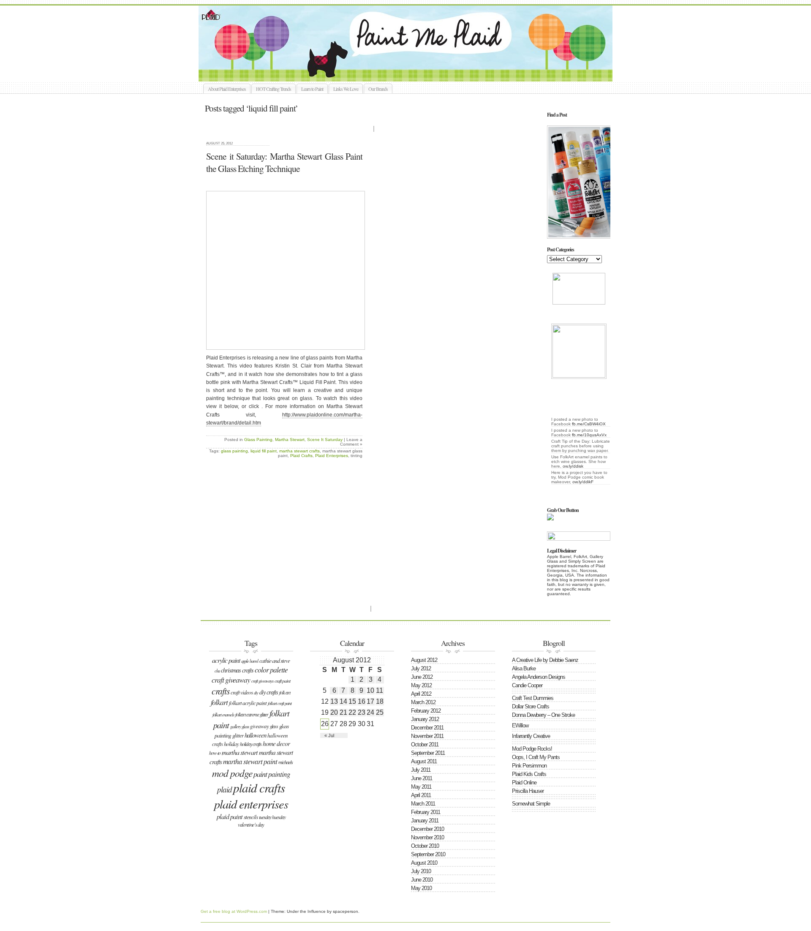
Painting (279, 774)
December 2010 (427, 829)
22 (352, 712)
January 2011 (424, 820)
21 (343, 712)
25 (380, 712)
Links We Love (345, 88)
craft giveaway (231, 680)
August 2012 (424, 660)
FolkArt (219, 702)
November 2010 (427, 837)
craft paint (282, 681)
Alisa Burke (524, 668)
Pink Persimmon (529, 765)
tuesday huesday (272, 817)
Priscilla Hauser (528, 791)
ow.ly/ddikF (582, 481)
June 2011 (421, 778)
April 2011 (421, 795)
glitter (237, 735)
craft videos (242, 692)
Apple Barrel (249, 661)
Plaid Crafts (301, 455)
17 (370, 701)
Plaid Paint (229, 816)
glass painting (234, 451)
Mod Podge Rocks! (532, 749)
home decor (276, 743)
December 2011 (427, 727)
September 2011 (428, 753)
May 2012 (421, 685)
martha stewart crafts (299, 451)
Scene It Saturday (325, 439)
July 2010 (421, 871)
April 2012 (421, 694)
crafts (220, 691)
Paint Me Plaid (410, 43)
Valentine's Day (251, 824)
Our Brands (378, 88)
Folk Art (284, 692)
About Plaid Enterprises (227, 88)
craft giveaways (262, 681)
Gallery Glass (239, 726)
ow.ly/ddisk (573, 466)
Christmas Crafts (237, 670)
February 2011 (425, 812)
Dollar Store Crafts (530, 706)
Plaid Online (524, 782)
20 (334, 712)
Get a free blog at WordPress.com (234, 911)
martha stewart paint (250, 761)
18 (380, 701)
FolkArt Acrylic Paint (248, 703)
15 (352, 701)
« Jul (329, 735)
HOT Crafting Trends (273, 88)
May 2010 (421, 888)
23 (361, 712)
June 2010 (422, 880)
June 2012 (422, 677)
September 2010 (428, 854)
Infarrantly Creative (531, 736)
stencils (251, 817)
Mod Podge (232, 772)
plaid (224, 789)
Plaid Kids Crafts (529, 774)
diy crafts (268, 692)
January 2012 (425, 719)
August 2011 (424, 761)
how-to (214, 752)
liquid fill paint (263, 451)
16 (361, 701)
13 (334, 701)
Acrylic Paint (226, 660)
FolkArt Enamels (223, 714)
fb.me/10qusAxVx (589, 435)
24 (370, 712)
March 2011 (423, 803)
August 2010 (424, 863)
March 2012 (423, 702)
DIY (256, 693)
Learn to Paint (312, 88)
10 (370, 690)
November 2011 (427, 736)
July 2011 (420, 770)
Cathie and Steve (274, 660)
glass (274, 726)
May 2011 (421, 787)
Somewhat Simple (531, 803)
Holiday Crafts (250, 743)
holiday (231, 744)
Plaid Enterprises (331, 455)
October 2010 (425, 846)
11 (379, 690)
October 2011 (424, 744)
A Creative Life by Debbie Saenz (545, 660)
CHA (217, 670)
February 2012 (426, 711)
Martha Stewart (290, 439)
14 (343, 701)
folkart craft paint (279, 703)
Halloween (255, 735)
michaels (285, 762)
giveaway (259, 726)
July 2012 (421, 668)
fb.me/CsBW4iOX (589, 424)
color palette (271, 669)
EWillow (520, 725)
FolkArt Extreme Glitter (251, 714)
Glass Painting (258, 439)
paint (260, 773)
